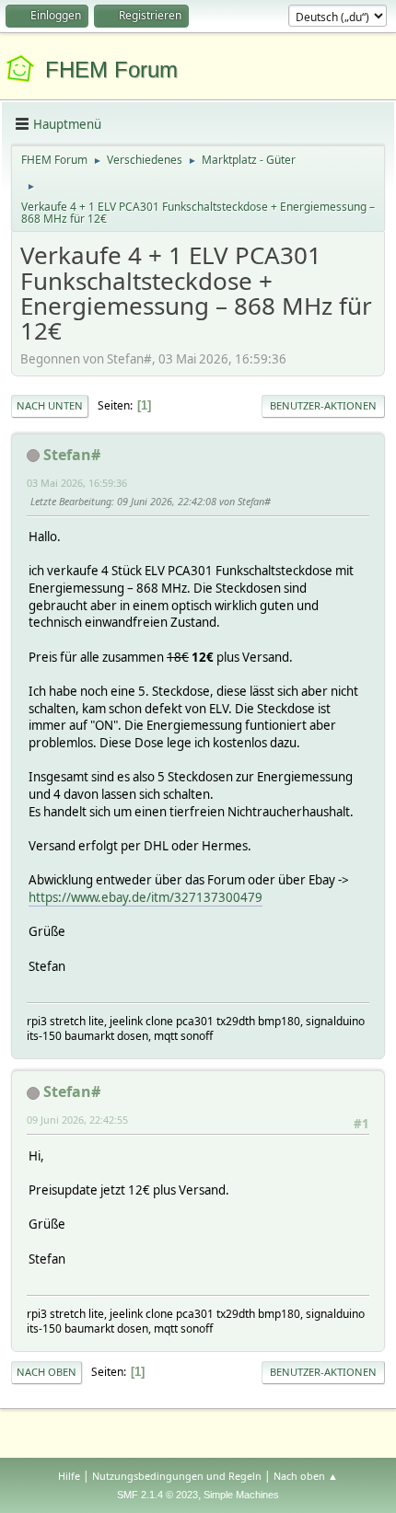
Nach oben (46, 1372)
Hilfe (69, 1476)
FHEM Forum (111, 69)
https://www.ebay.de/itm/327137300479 (145, 897)
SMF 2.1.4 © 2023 (157, 1494)
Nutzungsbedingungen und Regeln (177, 1476)
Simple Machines (241, 1494)
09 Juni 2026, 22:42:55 (77, 1119)
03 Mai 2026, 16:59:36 (77, 483)
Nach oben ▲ (306, 1476)
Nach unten (50, 405)
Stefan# (71, 455)
